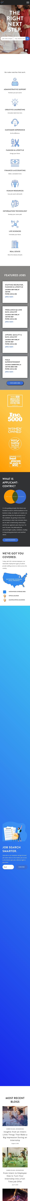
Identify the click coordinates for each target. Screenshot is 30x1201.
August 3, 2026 (15, 1143)
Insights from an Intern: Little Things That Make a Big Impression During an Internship (15, 1135)
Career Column (10, 1170)
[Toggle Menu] (27, 2)
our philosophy (10, 540)
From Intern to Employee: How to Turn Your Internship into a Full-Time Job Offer (15, 1177)
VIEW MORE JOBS (15, 383)
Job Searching (20, 1170)
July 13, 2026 (15, 1184)
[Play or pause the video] (26, 50)
